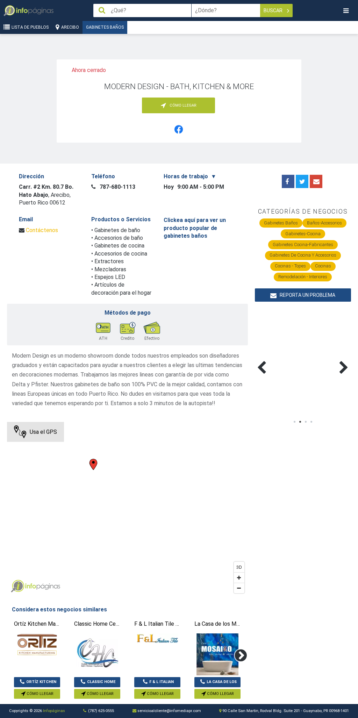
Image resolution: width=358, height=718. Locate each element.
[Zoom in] (239, 577)
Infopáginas (54, 711)
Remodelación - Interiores (302, 276)
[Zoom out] (239, 588)
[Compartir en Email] (316, 181)
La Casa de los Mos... (222, 683)
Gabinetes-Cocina (303, 233)
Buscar (274, 10)
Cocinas (323, 265)
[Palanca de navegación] (346, 11)
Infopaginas (17, 586)
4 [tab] (311, 422)
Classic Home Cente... (101, 683)
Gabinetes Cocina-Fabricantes (303, 244)
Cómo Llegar (39, 693)
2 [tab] (300, 422)
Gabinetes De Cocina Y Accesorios (303, 255)
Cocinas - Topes (290, 265)
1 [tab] (294, 422)
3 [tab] (305, 422)
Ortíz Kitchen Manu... (41, 683)
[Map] (127, 509)
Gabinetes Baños (105, 27)
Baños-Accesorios (324, 222)
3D (239, 567)
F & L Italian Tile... (161, 683)
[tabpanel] (279, 359)
